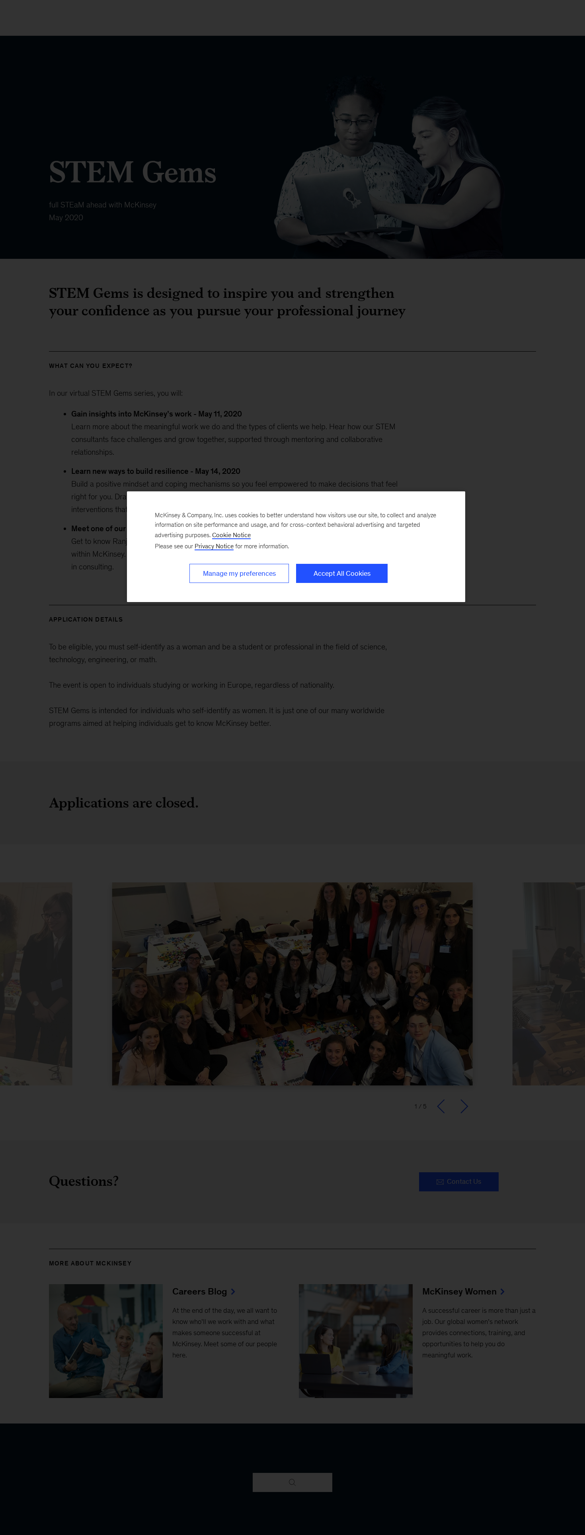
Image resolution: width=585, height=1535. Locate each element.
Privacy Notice (214, 546)
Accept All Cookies (342, 573)
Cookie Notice (231, 535)
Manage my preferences (239, 573)
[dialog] (296, 546)
